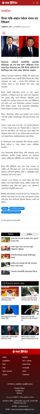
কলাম (24, 371)
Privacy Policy (19, 388)
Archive (19, 393)
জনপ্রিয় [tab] (29, 234)
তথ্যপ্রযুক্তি (25, 368)
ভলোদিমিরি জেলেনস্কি (16, 208)
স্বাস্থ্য (4, 368)
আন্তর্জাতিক (5, 10)
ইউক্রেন (5, 208)
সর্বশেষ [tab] (10, 234)
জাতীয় (4, 357)
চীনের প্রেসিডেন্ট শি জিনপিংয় (11, 212)
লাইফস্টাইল (26, 364)
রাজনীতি (25, 357)
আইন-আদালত (7, 371)
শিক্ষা (4, 364)
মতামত (4, 375)
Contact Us (19, 391)
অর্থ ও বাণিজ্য (26, 361)
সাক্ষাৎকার (25, 375)
